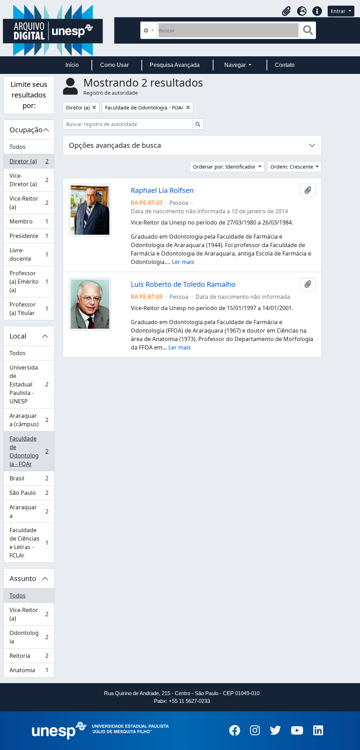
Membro (29, 223)
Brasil (29, 480)
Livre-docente (29, 254)
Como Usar (114, 65)
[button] (286, 11)
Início (72, 65)
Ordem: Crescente (292, 166)
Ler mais (183, 262)
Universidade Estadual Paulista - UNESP (29, 384)
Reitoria (29, 657)
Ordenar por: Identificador (225, 166)
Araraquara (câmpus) (29, 420)
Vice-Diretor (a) (29, 180)
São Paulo (29, 494)
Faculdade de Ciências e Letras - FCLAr (29, 542)
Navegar (235, 65)
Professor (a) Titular (29, 309)
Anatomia (29, 671)
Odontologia (29, 637)
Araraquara (29, 511)
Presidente (29, 237)
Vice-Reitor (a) (29, 203)
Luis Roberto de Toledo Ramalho (183, 284)
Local (17, 336)
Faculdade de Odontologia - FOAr (29, 451)
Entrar (339, 11)
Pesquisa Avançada (175, 65)
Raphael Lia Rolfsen (162, 190)
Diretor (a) (29, 163)
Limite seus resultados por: (29, 95)
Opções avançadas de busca (115, 145)
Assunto (22, 578)
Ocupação (26, 129)
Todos (17, 147)
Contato (285, 65)
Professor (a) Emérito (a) (29, 281)
